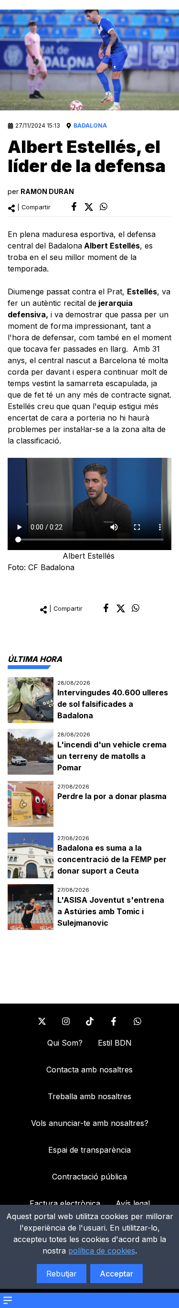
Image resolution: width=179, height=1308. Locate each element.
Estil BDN (115, 1043)
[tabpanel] (89, 803)
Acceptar (116, 1273)
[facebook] (74, 206)
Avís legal (133, 1203)
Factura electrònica (65, 1203)
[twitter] (89, 207)
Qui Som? (65, 1043)
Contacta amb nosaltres (89, 1069)
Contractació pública (89, 1176)
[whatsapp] (103, 206)
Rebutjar (61, 1273)
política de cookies (101, 1250)
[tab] (35, 659)
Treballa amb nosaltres (89, 1096)
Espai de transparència (89, 1150)
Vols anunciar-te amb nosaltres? (89, 1123)
